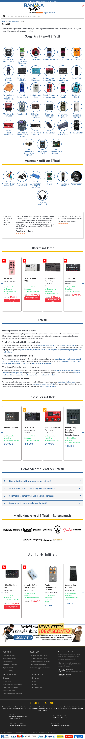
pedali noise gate (66, 350)
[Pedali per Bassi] (76, 87)
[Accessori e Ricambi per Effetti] (28, 144)
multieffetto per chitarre (47, 345)
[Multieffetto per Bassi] (8, 106)
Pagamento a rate (8, 668)
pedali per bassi (60, 370)
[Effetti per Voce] (42, 144)
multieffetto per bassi (68, 345)
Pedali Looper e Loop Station (49, 79)
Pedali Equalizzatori (63, 79)
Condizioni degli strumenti (38, 665)
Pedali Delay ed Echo (22, 79)
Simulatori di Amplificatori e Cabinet (22, 134)
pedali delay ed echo (68, 361)
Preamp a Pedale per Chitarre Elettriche (49, 115)
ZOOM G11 (70, 279)
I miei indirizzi (34, 684)
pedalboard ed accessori (67, 382)
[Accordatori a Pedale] (62, 176)
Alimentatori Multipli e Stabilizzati (35, 185)
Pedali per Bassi (76, 96)
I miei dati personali (36, 687)
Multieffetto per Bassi (8, 115)
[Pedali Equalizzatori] (62, 70)
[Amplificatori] (76, 176)
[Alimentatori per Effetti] (22, 176)
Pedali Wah (76, 78)
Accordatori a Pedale (63, 184)
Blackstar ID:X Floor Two (51, 280)
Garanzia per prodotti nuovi (38, 655)
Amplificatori (76, 184)
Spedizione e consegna (10, 665)
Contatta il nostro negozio (10, 687)
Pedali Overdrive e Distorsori (22, 61)
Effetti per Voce (42, 152)
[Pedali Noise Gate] (35, 87)
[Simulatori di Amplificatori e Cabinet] (22, 125)
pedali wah (77, 350)
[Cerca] (4, 16)
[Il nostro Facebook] (46, 724)
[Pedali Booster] (76, 125)
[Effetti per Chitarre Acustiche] (35, 106)
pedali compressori (53, 350)
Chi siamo (6, 678)
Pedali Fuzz (36, 59)
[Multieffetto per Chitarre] (8, 52)
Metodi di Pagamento (9, 658)
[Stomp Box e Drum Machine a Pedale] (8, 87)
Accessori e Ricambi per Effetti (29, 153)
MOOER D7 (9, 279)
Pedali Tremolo (8, 79)
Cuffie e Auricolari (42, 203)
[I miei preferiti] (70, 7)
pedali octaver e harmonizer (41, 363)
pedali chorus (60, 359)
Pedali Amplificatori (8, 133)
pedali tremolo (13, 361)
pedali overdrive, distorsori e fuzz (32, 350)
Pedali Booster (76, 133)
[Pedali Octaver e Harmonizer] (49, 87)
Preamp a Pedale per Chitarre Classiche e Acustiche (76, 115)
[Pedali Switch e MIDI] (35, 125)
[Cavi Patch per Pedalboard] (8, 176)
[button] (2, 284)
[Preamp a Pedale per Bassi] (62, 106)
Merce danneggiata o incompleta (40, 668)
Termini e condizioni (9, 655)
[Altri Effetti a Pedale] (62, 87)
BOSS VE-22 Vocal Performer (52, 429)
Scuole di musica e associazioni (12, 684)
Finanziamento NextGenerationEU (13, 693)
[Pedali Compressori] (22, 87)
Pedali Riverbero (35, 79)
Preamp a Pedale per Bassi (63, 115)
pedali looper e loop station (19, 363)
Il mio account (34, 678)
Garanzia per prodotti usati (38, 658)
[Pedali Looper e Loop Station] (49, 70)
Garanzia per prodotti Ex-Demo (39, 661)
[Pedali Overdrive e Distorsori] (22, 52)
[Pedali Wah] (76, 70)
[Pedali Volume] (49, 125)
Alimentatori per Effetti (22, 184)
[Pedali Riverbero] (35, 70)
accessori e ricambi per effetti (43, 384)
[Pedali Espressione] (62, 125)
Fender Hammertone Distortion (50, 587)
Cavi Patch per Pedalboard (8, 184)
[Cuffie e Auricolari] (42, 195)
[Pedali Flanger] (62, 52)
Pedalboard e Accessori (56, 152)
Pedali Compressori (22, 96)
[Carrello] (81, 7)
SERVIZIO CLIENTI (58, 716)
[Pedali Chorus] (49, 52)
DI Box (49, 184)
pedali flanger (71, 359)
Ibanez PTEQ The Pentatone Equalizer (72, 430)
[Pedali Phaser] (76, 52)
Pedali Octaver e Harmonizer (49, 96)
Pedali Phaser (76, 59)
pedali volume (7, 352)
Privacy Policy (7, 681)
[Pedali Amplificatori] (8, 125)
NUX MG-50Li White (30, 280)
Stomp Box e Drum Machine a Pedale (8, 97)
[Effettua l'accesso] (76, 7)
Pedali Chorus (49, 59)
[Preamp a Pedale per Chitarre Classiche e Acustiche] (76, 106)
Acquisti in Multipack (9, 671)
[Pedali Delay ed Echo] (22, 70)
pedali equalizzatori (31, 375)
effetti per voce (17, 373)
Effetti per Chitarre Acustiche (35, 115)
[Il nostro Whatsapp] (5, 724)
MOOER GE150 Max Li (10, 586)
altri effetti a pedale (48, 386)
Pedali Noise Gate (35, 96)
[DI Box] (49, 176)
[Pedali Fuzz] (35, 52)
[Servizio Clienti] (46, 716)
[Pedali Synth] (22, 106)
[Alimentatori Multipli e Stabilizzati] (35, 176)
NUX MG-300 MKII (11, 428)
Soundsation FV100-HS (70, 586)
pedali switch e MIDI (47, 375)
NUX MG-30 (29, 428)
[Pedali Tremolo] (8, 70)
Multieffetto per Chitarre (8, 60)
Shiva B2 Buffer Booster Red (30, 586)
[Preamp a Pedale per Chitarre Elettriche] (49, 106)
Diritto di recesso (8, 661)
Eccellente (42, 13)
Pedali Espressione (63, 133)
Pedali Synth (22, 114)
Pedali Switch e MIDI (36, 133)
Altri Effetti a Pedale (63, 96)
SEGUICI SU (55, 723)
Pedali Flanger (63, 59)
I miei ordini (33, 681)
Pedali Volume (49, 133)
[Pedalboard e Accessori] (56, 144)
